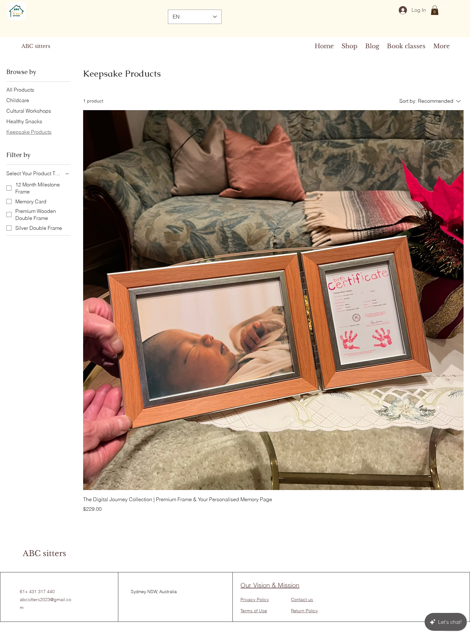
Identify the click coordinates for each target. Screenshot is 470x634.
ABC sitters (35, 46)
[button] (435, 10)
